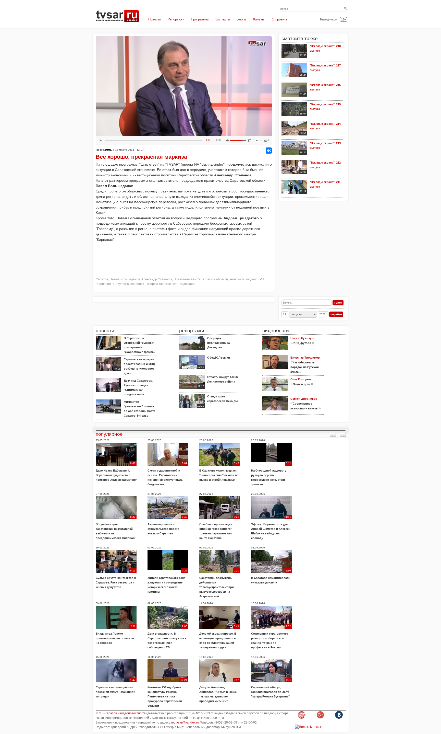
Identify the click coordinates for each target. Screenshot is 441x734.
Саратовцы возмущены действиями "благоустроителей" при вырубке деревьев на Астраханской (216, 587)
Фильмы (258, 19)
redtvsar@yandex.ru (185, 722)
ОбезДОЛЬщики (218, 357)
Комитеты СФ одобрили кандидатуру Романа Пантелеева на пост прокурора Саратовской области (165, 696)
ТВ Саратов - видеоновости (120, 713)
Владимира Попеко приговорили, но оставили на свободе (115, 638)
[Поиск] (345, 9)
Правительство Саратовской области (201, 279)
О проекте (279, 19)
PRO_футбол (302, 343)
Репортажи (176, 19)
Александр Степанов (156, 279)
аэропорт (137, 284)
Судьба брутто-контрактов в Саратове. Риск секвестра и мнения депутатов (116, 582)
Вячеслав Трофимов (305, 357)
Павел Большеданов (125, 279)
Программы (200, 19)
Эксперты (222, 19)
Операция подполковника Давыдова (218, 343)
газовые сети (168, 284)
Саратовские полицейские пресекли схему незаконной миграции (115, 692)
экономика (236, 279)
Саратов (102, 279)
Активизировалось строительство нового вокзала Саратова (163, 529)
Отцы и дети (301, 384)
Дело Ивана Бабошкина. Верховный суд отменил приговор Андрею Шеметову (116, 475)
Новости (154, 19)
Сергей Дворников (303, 398)
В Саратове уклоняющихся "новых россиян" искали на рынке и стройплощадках (218, 475)
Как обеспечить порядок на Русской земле (304, 367)
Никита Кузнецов (302, 338)
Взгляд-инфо (328, 19)
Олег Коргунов (301, 379)
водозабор (187, 284)
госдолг (251, 279)
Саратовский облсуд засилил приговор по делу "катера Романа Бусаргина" (270, 692)
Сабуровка (121, 284)
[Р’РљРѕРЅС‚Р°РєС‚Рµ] (269, 150)
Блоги (241, 19)
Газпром (151, 284)
